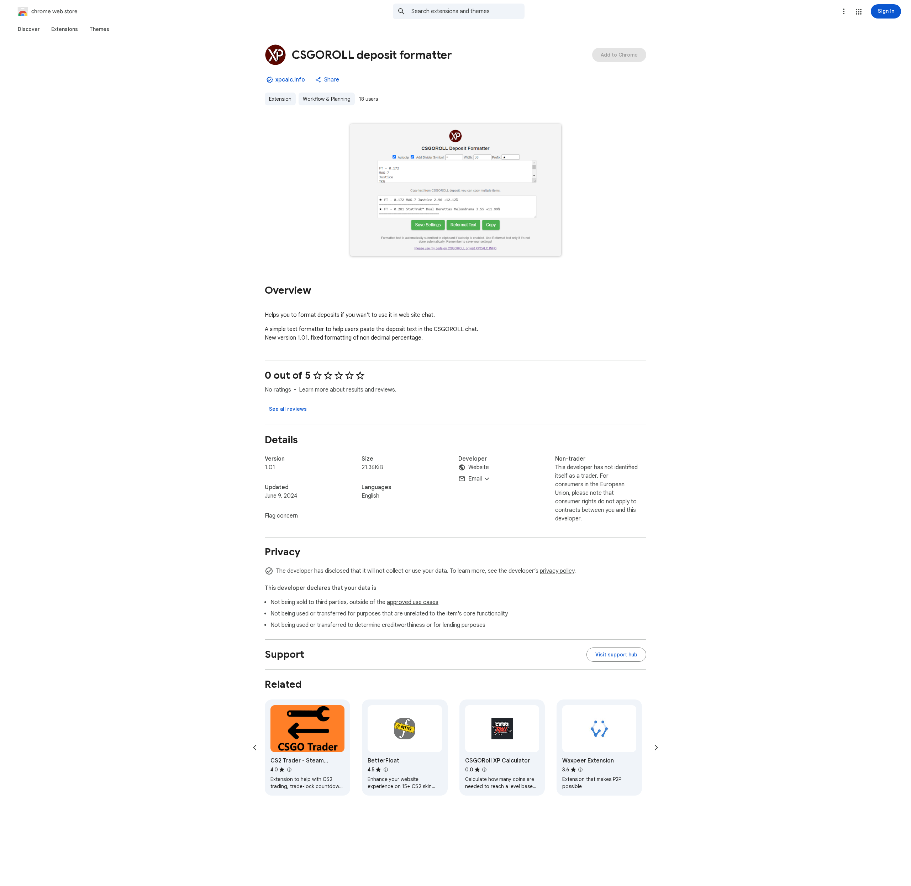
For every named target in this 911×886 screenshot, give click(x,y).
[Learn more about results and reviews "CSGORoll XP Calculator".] (484, 769)
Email (475, 478)
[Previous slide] (255, 747)
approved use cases (412, 602)
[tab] (29, 29)
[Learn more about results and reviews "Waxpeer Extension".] (580, 769)
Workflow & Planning (327, 99)
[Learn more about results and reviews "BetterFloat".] (385, 769)
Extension (280, 99)
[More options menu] (844, 11)
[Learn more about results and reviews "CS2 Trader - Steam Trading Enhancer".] (288, 769)
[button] (859, 12)
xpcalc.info (290, 79)
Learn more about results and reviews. (347, 389)
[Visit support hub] (616, 654)
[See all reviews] (288, 409)
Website (478, 467)
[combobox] (468, 11)
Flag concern (281, 515)
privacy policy (557, 571)
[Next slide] (656, 747)
